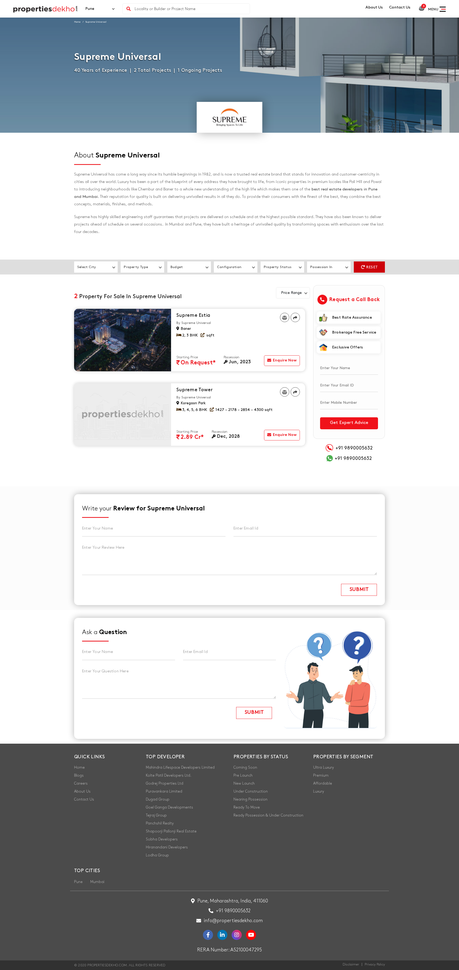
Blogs (79, 775)
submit (359, 590)
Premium (321, 775)
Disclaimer (351, 964)
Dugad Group (157, 799)
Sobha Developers (162, 839)
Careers (81, 783)
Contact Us (399, 7)
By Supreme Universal (193, 322)
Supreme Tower (194, 390)
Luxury (318, 791)
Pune (78, 882)
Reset (371, 267)
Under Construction (250, 791)
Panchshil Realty (160, 823)
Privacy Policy (375, 964)
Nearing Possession (250, 799)
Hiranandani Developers (167, 847)
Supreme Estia (193, 315)
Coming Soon (245, 767)
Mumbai (97, 882)
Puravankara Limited (164, 791)
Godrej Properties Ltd (164, 783)
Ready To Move (246, 807)
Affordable (322, 783)
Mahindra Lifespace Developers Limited (180, 767)
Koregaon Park (193, 403)
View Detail (284, 347)
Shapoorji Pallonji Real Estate (171, 831)
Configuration (229, 267)
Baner (185, 328)
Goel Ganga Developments (169, 807)
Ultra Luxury (323, 767)
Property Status (277, 267)
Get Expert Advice (349, 423)
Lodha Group (157, 855)
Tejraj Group (156, 815)
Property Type (136, 267)
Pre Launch (243, 775)
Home (77, 22)
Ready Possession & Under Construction (268, 815)
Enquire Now (284, 360)
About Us (374, 7)
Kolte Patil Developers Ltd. (168, 775)
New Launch (244, 783)
